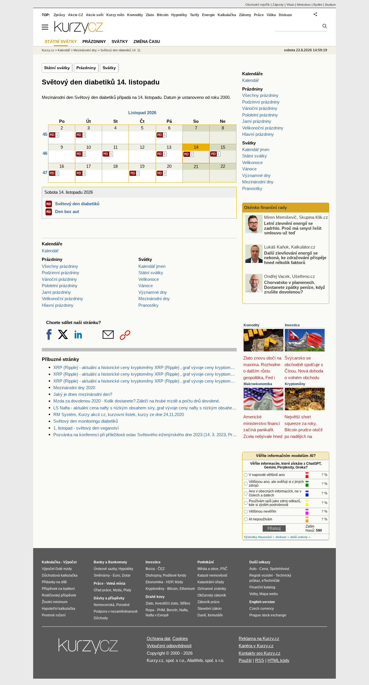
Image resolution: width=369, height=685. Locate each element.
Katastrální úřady (210, 582)
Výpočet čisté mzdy (57, 569)
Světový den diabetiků (77, 203)
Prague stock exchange (267, 615)
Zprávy (59, 15)
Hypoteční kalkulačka (58, 609)
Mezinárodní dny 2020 (74, 387)
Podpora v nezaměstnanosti (116, 611)
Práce (259, 15)
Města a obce (208, 569)
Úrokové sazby (105, 569)
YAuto (290, 4)
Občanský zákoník (211, 595)
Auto (253, 569)
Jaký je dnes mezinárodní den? (82, 394)
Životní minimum (54, 602)
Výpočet (70, 562)
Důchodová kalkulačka (60, 575)
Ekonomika (154, 582)
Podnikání (205, 562)
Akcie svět (94, 15)
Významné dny (152, 292)
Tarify (194, 15)
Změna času (146, 41)
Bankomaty (117, 562)
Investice (292, 325)
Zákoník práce (208, 602)
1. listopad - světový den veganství (86, 428)
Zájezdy (278, 4)
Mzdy (179, 582)
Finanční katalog (262, 587)
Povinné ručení (53, 615)
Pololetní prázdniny (60, 285)
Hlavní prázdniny (58, 305)
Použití (245, 660)
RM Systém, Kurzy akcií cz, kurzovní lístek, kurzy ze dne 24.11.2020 (118, 414)
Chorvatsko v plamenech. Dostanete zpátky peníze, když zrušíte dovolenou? (294, 287)
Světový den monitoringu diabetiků (85, 421)
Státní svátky (57, 67)
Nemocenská (104, 605)
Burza (150, 569)
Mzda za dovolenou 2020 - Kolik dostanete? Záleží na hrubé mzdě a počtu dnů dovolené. (136, 400)
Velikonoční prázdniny (62, 298)
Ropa (150, 610)
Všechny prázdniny (60, 266)
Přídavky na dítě (54, 582)
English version (262, 602)
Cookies (180, 638)
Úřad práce (102, 590)
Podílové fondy (174, 575)
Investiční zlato (166, 603)
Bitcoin (162, 15)
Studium (330, 4)
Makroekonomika (258, 384)
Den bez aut (67, 211)
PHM (161, 610)
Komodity (251, 325)
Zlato (150, 15)
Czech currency (261, 609)
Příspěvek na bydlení (58, 589)
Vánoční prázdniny (59, 279)
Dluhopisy (153, 575)
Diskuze (285, 15)
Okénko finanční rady (265, 207)
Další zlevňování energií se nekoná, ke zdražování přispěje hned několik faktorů (295, 257)
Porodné (123, 605)
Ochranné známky (211, 589)
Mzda (117, 590)
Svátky (109, 67)
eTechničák (271, 581)
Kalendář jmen (151, 266)
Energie (208, 15)
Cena (263, 569)
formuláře (215, 615)
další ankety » (300, 537)
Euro (116, 575)
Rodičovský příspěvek (59, 595)
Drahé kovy (155, 597)
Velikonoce (148, 279)
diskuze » (282, 537)
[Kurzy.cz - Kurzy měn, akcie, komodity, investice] (78, 32)
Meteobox (304, 4)
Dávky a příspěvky (109, 598)
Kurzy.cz (48, 50)
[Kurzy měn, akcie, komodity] (89, 648)
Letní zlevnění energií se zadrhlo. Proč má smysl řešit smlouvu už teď (292, 228)
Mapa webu (268, 594)
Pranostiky (148, 305)
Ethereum (187, 589)
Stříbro (185, 603)
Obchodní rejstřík (257, 4)
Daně (201, 615)
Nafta (183, 610)
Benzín (172, 610)
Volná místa (115, 584)
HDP (169, 582)
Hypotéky (179, 15)
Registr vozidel (261, 575)
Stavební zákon (209, 609)
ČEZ (161, 569)
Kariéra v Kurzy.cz (256, 645)
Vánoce (145, 285)
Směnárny (102, 575)
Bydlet (317, 4)
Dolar (126, 575)
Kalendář (50, 250)
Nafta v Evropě (157, 615)
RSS (259, 660)
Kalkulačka (227, 15)
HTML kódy (278, 660)
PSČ (223, 569)
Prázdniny (86, 67)
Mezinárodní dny (154, 298)
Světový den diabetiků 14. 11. (120, 50)
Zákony (245, 15)
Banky (99, 562)
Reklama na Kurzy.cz (259, 638)
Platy (127, 590)
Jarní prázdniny (56, 292)
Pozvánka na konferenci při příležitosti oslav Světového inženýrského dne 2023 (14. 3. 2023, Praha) (145, 434)
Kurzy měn (115, 15)
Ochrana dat (158, 638)
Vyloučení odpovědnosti (169, 645)
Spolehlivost (279, 569)
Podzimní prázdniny (60, 272)
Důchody (101, 618)
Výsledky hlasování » (259, 537)
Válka (271, 15)
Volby (253, 594)
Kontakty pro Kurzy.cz (259, 653)
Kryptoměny (295, 384)
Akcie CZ (75, 15)
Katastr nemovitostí (212, 575)
